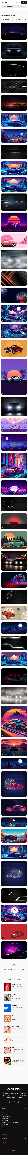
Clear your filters (17, 973)
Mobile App (4, 1128)
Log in (24, 2)
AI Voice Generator (6, 1118)
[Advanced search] (25, 19)
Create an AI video (19, 11)
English (14, 1101)
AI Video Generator (6, 1116)
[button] (14, 1102)
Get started (5, 1134)
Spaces (3, 1111)
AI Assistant (4, 1113)
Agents (5, 1124)
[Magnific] (14, 1089)
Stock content (5, 1120)
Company (4, 1138)
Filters (19, 19)
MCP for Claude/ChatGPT (9, 1122)
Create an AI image (7, 11)
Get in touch (5, 1143)
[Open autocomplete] (3, 6)
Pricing (18, 2)
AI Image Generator (6, 1115)
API (2, 1126)
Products (4, 1108)
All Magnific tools (6, 1130)
